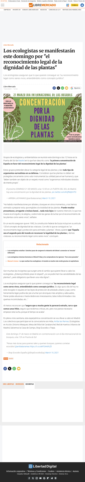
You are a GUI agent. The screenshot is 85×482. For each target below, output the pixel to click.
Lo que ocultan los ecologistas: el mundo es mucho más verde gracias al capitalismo (43, 261)
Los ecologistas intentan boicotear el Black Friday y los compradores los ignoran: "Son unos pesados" (43, 257)
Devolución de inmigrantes (28, 1)
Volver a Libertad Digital (67, 5)
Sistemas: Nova (63, 474)
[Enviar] (62, 88)
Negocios (43, 10)
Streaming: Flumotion (51, 474)
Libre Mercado (8, 45)
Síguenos (77, 88)
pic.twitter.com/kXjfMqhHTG (64, 192)
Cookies (51, 471)
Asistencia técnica (63, 471)
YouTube (40, 478)
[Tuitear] (58, 88)
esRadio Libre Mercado (30, 10)
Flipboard (47, 478)
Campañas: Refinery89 (23, 474)
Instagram (36, 478)
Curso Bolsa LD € (55, 10)
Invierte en (16, 10)
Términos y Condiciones (36, 471)
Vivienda (70, 1)
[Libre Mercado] (42, 5)
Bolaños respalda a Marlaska (45, 1)
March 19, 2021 (52, 352)
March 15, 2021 (49, 198)
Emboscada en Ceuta (14, 1)
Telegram (51, 478)
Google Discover (44, 478)
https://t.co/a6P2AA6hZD (41, 346)
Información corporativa (15, 471)
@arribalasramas (22, 346)
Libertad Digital (42, 466)
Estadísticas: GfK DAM (37, 474)
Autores (76, 471)
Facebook (29, 478)
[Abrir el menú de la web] (14, 5)
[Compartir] (54, 88)
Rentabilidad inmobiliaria (72, 10)
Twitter (32, 478)
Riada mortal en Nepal (60, 1)
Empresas (7, 10)
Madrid (21, 160)
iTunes (55, 478)
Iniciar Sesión (82, 5)
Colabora (75, 5)
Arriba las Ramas (61, 321)
